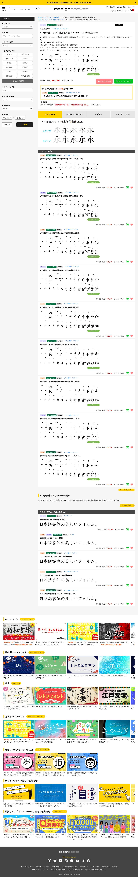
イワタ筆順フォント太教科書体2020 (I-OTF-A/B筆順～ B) (59, 307)
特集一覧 (15, 683)
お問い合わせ (106, 867)
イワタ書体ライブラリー (57, 19)
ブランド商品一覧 (126, 505)
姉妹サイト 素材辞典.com (75, 869)
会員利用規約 (55, 867)
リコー (72, 534)
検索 (25, 124)
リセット (6, 124)
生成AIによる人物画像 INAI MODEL (95, 869)
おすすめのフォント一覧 (35, 716)
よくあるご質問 (94, 867)
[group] (18, 634)
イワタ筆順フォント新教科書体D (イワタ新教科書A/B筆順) (60, 233)
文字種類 (7, 105)
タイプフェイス (47, 17)
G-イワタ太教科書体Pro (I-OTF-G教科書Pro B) (56, 556)
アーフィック (68, 516)
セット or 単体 (9, 96)
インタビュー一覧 (41, 749)
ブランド (7, 23)
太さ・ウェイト (9, 87)
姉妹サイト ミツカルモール (40, 869)
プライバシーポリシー (26, 867)
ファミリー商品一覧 (125, 490)
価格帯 (6, 114)
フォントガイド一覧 (35, 652)
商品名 (6, 33)
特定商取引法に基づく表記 (69, 867)
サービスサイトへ (58, 811)
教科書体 (56, 17)
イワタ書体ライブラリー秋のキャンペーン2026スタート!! (69, 2)
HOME (40, 17)
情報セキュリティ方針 (42, 867)
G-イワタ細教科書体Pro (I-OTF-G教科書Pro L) (56, 575)
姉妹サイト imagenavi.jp (58, 869)
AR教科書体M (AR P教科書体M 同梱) (52, 519)
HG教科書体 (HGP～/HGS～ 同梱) (51, 538)
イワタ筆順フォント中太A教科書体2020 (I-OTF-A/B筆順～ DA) (61, 159)
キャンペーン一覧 (26, 619)
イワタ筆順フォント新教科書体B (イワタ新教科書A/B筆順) (60, 381)
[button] (2, 2)
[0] (131, 11)
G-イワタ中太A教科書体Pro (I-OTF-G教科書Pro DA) (57, 594)
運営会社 (115, 867)
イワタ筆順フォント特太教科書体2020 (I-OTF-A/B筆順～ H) (65, 96)
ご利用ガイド (84, 867)
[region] (86, 173)
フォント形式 (8, 42)
